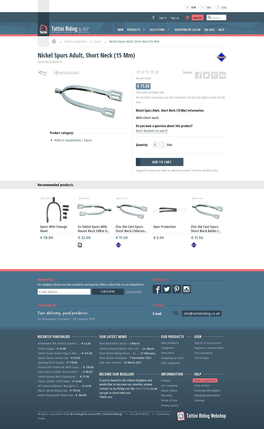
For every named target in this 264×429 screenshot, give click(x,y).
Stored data (201, 358)
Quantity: (142, 145)
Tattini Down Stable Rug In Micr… (58, 353)
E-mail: (157, 313)
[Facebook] (198, 75)
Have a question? (205, 380)
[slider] (147, 72)
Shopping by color (187, 30)
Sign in (163, 17)
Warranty (166, 395)
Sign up (175, 17)
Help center (202, 385)
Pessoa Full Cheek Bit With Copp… (59, 367)
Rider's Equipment (75, 41)
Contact (158, 305)
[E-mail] (222, 75)
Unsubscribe (134, 291)
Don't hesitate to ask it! (152, 131)
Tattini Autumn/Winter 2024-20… (119, 348)
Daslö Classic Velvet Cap (53, 358)
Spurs (97, 41)
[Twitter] (206, 75)
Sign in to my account (207, 343)
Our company (169, 385)
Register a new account (208, 348)
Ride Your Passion (110, 362)
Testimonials (47, 305)
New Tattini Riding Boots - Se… (118, 353)
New (120, 30)
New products (170, 343)
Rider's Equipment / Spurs (73, 140)
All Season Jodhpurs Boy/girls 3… (59, 386)
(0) (197, 17)
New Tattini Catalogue (113, 358)
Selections (157, 30)
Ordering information (207, 390)
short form (142, 388)
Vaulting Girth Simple (51, 362)
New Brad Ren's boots (113, 343)
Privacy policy (169, 405)
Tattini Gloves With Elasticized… (57, 376)
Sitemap (199, 400)
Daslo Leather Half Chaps (54, 381)
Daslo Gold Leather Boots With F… (59, 372)
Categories (167, 348)
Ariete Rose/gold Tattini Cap (55, 395)
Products (133, 30)
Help (221, 30)
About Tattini (169, 390)
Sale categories (170, 363)
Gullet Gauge (46, 348)
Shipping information (207, 395)
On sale (209, 30)
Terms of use (169, 400)
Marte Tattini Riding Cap (52, 390)
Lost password (203, 353)
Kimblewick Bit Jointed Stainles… (58, 343)
